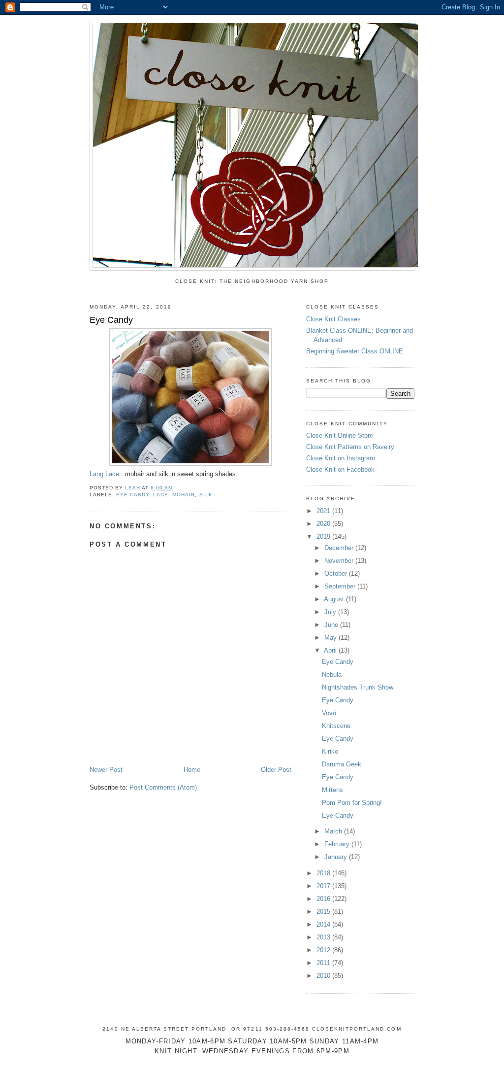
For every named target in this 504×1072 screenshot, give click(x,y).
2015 (324, 911)
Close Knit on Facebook (340, 469)
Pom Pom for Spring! (352, 802)
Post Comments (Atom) (163, 787)
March (334, 831)
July (331, 612)
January (336, 857)
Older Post (276, 769)
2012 (324, 950)
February (337, 844)
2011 (324, 963)
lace (160, 494)
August (335, 599)
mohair (183, 494)
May (331, 637)
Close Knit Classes (333, 319)
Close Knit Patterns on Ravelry (350, 446)
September (340, 586)
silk (206, 494)
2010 (324, 975)
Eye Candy (337, 661)
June (332, 624)
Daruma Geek (341, 764)
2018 (324, 873)
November (339, 560)
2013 (324, 937)
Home (192, 769)
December (339, 548)
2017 (324, 886)
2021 (324, 511)
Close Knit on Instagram (340, 458)
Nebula (332, 674)
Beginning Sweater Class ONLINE (354, 351)
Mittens (332, 790)
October (336, 573)
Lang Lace (104, 474)
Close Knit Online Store (339, 435)
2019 (324, 536)
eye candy (132, 494)
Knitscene (336, 725)
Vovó (329, 713)
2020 (324, 523)
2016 (324, 898)
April (331, 650)
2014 (324, 924)
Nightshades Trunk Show (357, 687)
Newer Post (106, 769)
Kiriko (330, 751)
